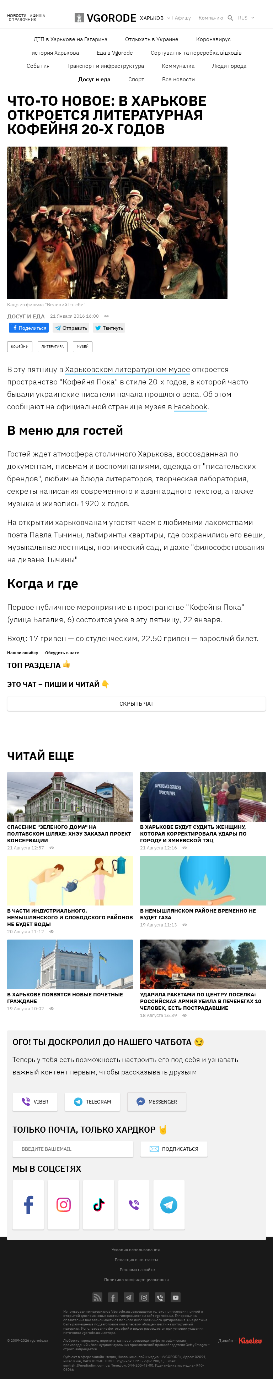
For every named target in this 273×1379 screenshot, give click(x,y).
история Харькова (55, 52)
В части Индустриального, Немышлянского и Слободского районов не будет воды (70, 917)
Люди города (229, 65)
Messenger (163, 1102)
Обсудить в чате (62, 653)
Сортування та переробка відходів (196, 52)
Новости (16, 16)
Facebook (190, 406)
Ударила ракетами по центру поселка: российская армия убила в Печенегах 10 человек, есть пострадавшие (200, 1001)
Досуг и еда (94, 79)
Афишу (183, 17)
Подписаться (180, 1149)
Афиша (37, 16)
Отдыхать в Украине (151, 39)
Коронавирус (213, 39)
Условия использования (136, 1249)
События (38, 65)
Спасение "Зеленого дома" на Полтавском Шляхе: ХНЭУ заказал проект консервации (69, 833)
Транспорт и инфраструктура (105, 65)
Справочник (22, 20)
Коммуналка (178, 65)
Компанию (211, 17)
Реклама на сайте (137, 1269)
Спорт (136, 79)
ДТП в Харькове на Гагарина (70, 39)
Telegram (98, 1102)
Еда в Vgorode (115, 52)
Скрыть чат (136, 703)
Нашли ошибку (22, 653)
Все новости (178, 79)
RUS (242, 17)
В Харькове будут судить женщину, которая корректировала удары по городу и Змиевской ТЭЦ (193, 833)
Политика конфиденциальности (136, 1279)
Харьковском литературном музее (127, 369)
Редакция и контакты (136, 1259)
